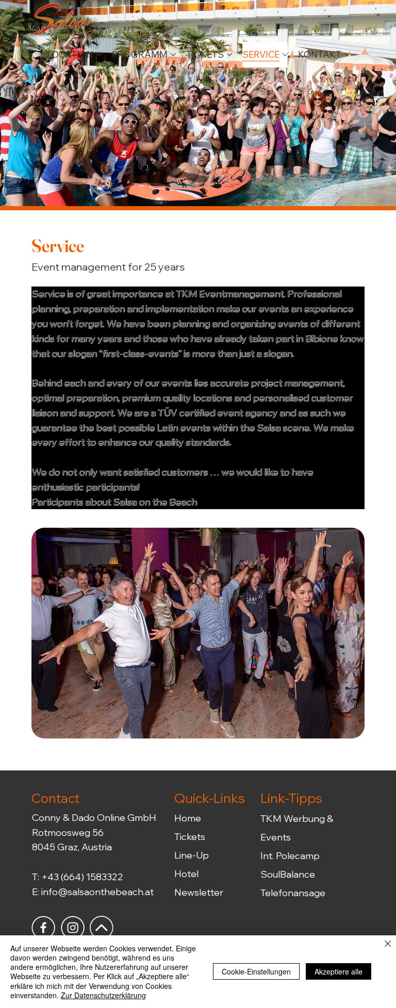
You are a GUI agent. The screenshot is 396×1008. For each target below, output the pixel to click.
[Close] (388, 944)
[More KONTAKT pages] (347, 54)
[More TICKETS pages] (229, 54)
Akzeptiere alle (338, 971)
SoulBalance (287, 874)
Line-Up (191, 855)
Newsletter (198, 892)
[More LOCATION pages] (99, 54)
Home (187, 818)
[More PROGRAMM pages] (173, 54)
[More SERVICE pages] (285, 54)
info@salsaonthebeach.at (97, 892)
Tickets (189, 837)
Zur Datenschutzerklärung (103, 995)
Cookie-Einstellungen (256, 971)
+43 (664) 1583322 (82, 877)
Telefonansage (292, 893)
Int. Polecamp (290, 856)
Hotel (186, 874)
